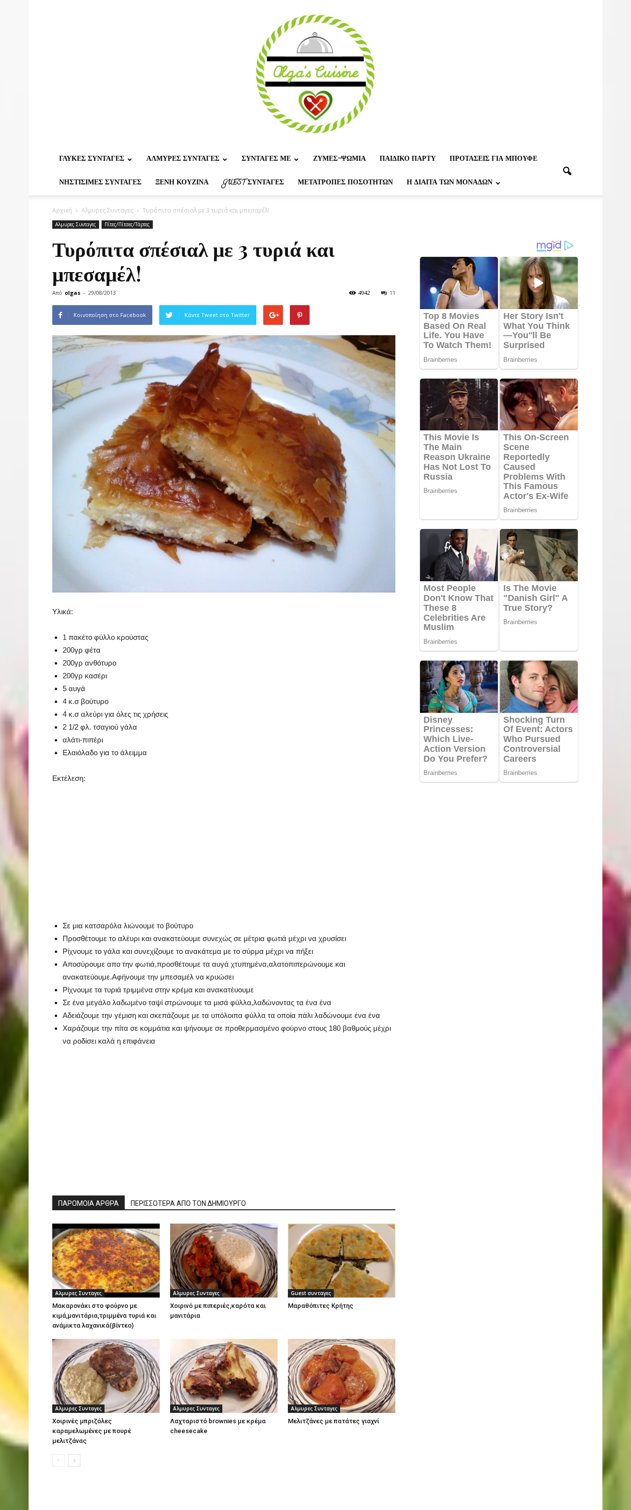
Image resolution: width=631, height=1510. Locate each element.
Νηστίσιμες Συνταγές (100, 183)
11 (392, 292)
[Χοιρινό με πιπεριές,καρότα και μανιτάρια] (224, 1261)
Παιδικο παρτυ (408, 159)
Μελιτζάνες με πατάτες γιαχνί (333, 1421)
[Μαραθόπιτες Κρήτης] (341, 1261)
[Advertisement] (224, 846)
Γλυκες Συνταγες (91, 159)
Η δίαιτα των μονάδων (449, 183)
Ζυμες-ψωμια (339, 159)
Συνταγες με (266, 159)
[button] (567, 171)
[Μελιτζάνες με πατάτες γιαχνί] (341, 1376)
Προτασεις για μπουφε (493, 159)
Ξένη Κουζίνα (182, 183)
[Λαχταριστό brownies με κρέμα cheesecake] (224, 1376)
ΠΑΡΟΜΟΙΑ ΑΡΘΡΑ (88, 1203)
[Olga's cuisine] (315, 74)
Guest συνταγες (253, 183)
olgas (72, 292)
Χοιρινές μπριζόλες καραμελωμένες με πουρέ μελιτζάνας (91, 1430)
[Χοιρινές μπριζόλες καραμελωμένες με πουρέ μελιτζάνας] (106, 1376)
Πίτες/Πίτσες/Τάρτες (127, 224)
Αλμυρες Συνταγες (182, 159)
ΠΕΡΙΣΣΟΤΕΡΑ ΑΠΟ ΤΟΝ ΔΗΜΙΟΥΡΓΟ (188, 1203)
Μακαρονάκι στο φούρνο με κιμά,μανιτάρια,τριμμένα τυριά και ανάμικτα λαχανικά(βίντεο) (104, 1315)
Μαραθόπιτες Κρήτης (320, 1305)
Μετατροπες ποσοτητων (345, 183)
